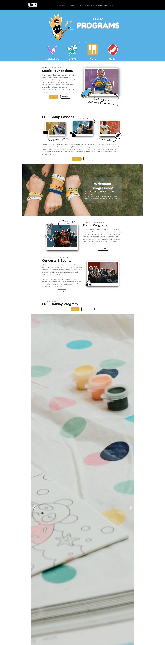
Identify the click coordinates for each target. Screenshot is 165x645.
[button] (61, 5)
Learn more (87, 309)
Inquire (65, 96)
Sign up (53, 97)
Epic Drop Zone (101, 5)
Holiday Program (76, 5)
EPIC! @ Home (89, 5)
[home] (32, 5)
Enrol (75, 309)
